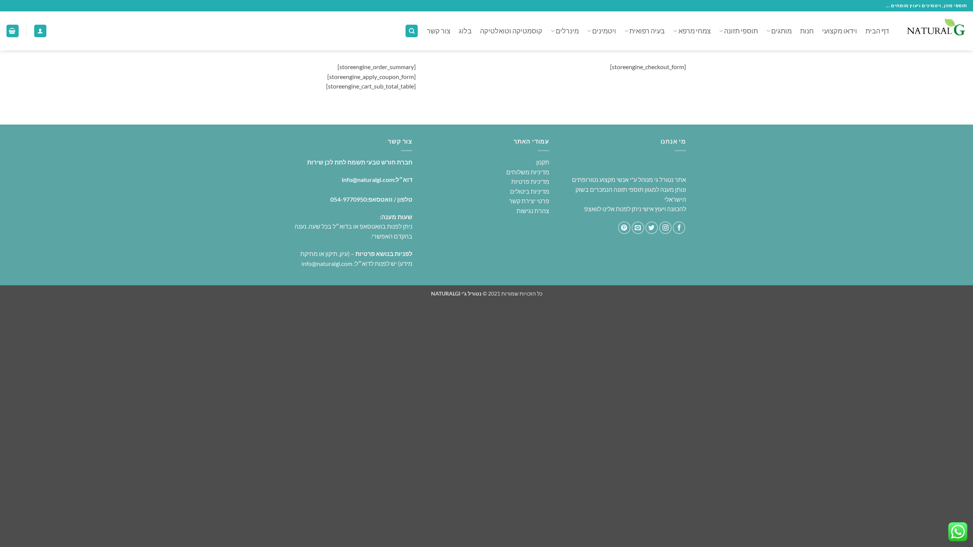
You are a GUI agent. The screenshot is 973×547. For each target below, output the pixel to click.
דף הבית (877, 31)
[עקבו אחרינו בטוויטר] (651, 227)
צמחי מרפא (694, 31)
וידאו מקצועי (839, 31)
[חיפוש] (412, 31)
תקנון (542, 162)
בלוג (465, 31)
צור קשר (438, 31)
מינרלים (567, 31)
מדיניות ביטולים (529, 191)
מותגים (781, 31)
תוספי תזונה (741, 31)
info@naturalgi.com (368, 179)
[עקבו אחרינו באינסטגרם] (665, 227)
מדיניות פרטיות (530, 181)
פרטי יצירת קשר (529, 200)
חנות (807, 31)
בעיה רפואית (647, 31)
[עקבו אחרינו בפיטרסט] (624, 227)
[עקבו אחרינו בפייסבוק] (679, 227)
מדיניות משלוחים (527, 171)
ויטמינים (604, 31)
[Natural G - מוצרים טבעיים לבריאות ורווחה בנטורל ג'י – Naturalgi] (933, 31)
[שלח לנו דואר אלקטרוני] (638, 227)
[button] (40, 31)
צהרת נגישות (532, 210)
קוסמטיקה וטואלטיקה (511, 31)
